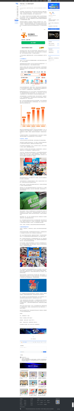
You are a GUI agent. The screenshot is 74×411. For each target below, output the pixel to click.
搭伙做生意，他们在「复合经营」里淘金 (23, 378)
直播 (17, 11)
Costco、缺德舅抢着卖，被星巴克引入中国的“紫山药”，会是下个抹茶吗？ (42, 386)
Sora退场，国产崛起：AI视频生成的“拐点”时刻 (54, 23)
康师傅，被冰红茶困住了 (32, 386)
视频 (17, 12)
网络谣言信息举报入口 (22, 406)
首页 (17, 6)
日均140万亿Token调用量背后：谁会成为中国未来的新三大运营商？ (54, 20)
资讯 (17, 9)
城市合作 (21, 400)
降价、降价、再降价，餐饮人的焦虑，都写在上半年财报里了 (42, 395)
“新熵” (26, 324)
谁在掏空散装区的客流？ (23, 386)
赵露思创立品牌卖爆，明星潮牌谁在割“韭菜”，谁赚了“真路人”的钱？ (33, 378)
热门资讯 (31, 400)
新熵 (20, 5)
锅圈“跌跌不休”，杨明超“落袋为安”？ (24, 395)
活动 (17, 15)
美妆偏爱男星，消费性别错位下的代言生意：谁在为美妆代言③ (42, 378)
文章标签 (31, 403)
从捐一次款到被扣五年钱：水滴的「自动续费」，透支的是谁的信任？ (33, 395)
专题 (17, 14)
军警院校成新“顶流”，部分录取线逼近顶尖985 (54, 58)
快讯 (17, 8)
